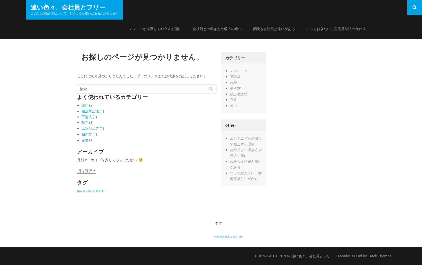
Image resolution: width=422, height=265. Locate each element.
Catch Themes (379, 256)
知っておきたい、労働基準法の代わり (336, 28)
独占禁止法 (90, 111)
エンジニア (90, 128)
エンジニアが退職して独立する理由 (153, 28)
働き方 (86, 134)
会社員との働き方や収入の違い (217, 28)
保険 (84, 140)
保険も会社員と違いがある (274, 28)
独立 (84, 122)
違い (84, 105)
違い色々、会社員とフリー (68, 7)
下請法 (86, 116)
